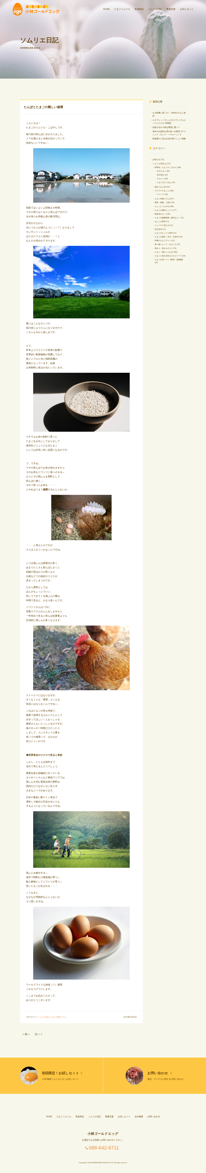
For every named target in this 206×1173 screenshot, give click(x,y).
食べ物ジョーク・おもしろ (165, 244)
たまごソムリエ (122, 9)
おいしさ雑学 (160, 221)
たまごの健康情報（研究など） (167, 218)
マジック (160, 194)
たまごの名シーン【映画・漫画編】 (169, 260)
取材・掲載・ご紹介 (163, 202)
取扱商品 (139, 9)
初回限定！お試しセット (60, 1073)
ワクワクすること (162, 191)
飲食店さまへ (160, 214)
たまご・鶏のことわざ (164, 252)
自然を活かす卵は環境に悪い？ (166, 127)
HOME (106, 9)
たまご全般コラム (58, 1017)
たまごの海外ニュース (164, 210)
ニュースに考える (162, 225)
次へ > (38, 1034)
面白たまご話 (160, 187)
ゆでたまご (161, 171)
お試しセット (186, 9)
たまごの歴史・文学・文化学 (166, 237)
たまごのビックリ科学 (164, 233)
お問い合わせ (158, 1073)
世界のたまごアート (163, 240)
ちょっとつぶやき (162, 206)
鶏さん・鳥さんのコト (164, 248)
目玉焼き (160, 175)
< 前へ (26, 1034)
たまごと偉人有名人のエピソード (168, 256)
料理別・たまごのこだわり (165, 167)
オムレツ (160, 179)
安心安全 (158, 229)
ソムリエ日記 (155, 9)
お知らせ (156, 159)
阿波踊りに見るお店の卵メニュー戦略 (169, 139)
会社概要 (139, 1116)
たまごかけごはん (164, 182)
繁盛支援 (170, 9)
